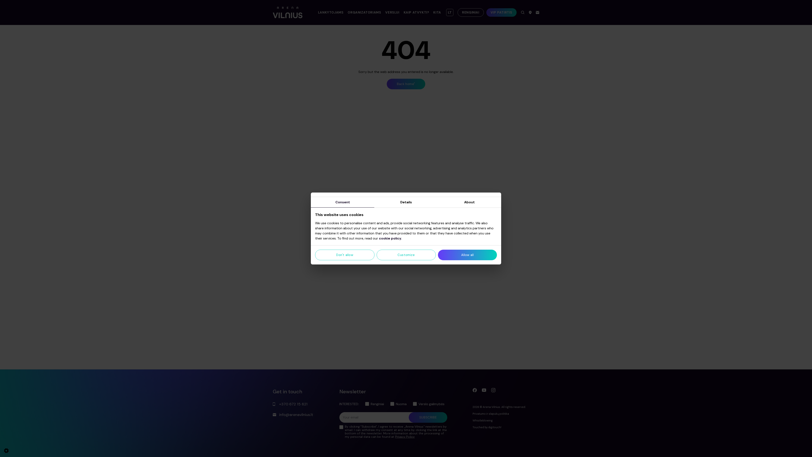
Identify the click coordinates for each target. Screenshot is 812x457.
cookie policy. (390, 238)
